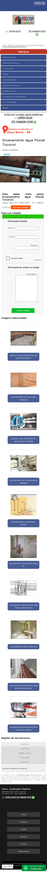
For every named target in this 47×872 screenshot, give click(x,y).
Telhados (6, 108)
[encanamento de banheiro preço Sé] (23, 545)
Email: (12, 237)
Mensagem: (31, 274)
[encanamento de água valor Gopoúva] (23, 379)
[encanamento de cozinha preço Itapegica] (23, 462)
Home (23, 815)
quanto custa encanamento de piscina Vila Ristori (23, 356)
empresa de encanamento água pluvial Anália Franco (23, 686)
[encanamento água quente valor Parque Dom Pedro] (23, 587)
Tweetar (7, 154)
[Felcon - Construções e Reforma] (23, 19)
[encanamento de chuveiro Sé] (23, 628)
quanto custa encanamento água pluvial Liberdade (23, 439)
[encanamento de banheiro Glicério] (23, 504)
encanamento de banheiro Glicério (23, 523)
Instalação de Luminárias (12, 85)
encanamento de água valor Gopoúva (23, 398)
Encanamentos (8, 68)
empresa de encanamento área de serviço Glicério (23, 728)
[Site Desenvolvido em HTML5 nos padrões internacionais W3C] (7, 868)
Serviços (23, 51)
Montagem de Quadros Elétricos (14, 97)
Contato (23, 844)
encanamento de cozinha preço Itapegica (23, 481)
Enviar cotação (23, 310)
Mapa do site (23, 851)
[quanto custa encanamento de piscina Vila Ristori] (23, 337)
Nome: (11, 228)
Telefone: (34, 245)
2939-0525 (15, 31)
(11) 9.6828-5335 (37, 31)
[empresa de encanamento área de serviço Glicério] (23, 709)
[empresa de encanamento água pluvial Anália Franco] (23, 667)
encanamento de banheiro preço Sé (23, 564)
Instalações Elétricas (10, 91)
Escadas (5, 74)
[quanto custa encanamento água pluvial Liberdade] (23, 420)
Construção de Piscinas (11, 63)
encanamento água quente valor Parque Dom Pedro (23, 606)
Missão (23, 829)
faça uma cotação (20, 207)
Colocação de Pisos (9, 57)
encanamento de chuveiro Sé (23, 647)
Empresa (23, 822)
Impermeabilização (10, 80)
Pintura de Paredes (9, 102)
